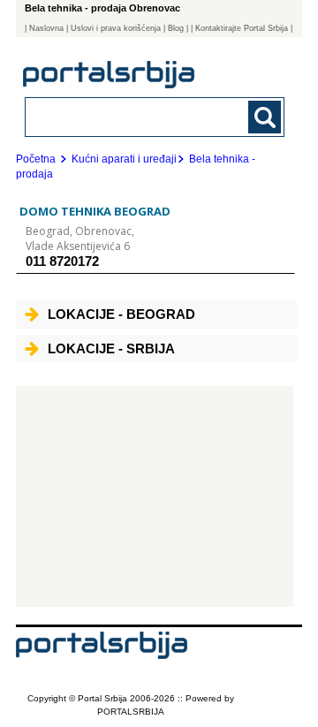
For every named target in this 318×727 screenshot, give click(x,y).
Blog (176, 28)
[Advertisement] (154, 496)
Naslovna (46, 28)
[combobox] (130, 116)
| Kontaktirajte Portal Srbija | (241, 28)
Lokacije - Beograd (121, 314)
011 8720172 (62, 261)
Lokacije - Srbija (111, 348)
